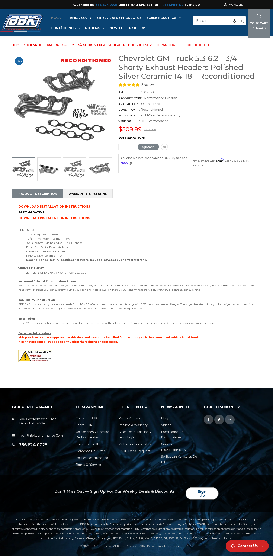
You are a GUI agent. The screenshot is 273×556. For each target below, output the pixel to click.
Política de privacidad (92, 458)
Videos (166, 425)
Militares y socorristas (134, 444)
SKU (121, 92)
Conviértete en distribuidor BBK (173, 447)
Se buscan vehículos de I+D (179, 459)
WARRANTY (127, 115)
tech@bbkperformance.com (41, 435)
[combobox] (216, 20)
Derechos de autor (90, 451)
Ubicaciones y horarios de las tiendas (92, 434)
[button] (234, 20)
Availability (128, 104)
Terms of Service (88, 465)
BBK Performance (154, 121)
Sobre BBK (84, 425)
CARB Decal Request (134, 451)
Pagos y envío (129, 418)
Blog (164, 418)
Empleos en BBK (89, 444)
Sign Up (202, 493)
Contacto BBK (86, 418)
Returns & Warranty (133, 425)
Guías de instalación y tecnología (134, 434)
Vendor (124, 121)
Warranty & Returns (87, 194)
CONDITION (127, 109)
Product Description (37, 194)
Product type (130, 98)
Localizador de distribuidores (172, 434)
